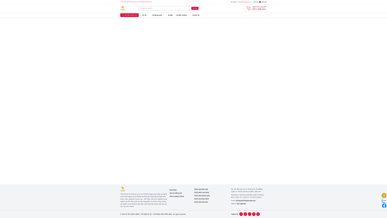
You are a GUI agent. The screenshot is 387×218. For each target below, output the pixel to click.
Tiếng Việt (264, 2)
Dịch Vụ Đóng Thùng (177, 196)
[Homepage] (128, 8)
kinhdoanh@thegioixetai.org (244, 2)
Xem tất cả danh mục (130, 15)
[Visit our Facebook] (241, 214)
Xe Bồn (170, 15)
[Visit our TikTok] (249, 214)
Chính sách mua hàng (201, 192)
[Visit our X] (245, 214)
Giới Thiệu (173, 190)
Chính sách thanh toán (202, 195)
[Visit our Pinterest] (258, 214)
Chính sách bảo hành (201, 199)
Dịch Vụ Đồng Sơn (176, 193)
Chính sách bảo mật (201, 189)
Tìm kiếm (194, 8)
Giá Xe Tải (196, 15)
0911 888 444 (241, 203)
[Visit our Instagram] (254, 214)
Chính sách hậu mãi (201, 202)
